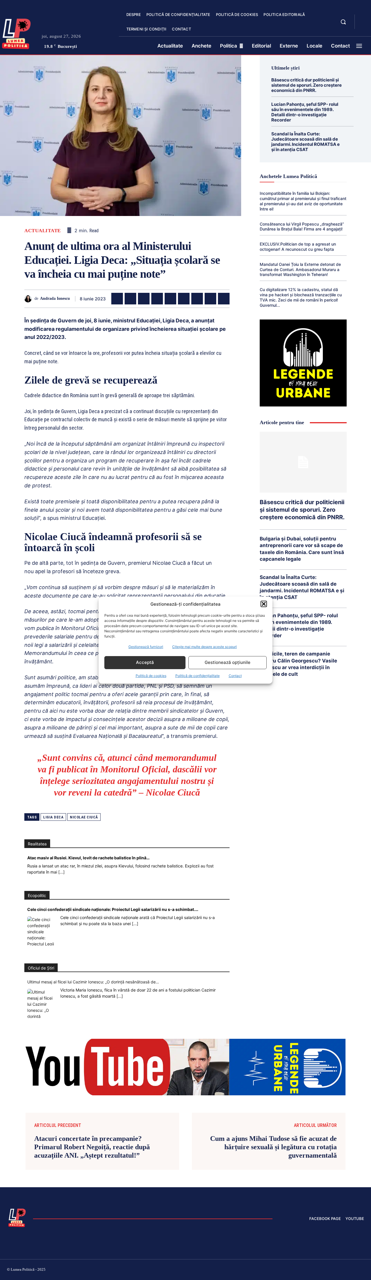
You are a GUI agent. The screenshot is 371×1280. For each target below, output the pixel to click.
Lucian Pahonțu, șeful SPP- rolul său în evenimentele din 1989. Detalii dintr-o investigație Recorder (304, 112)
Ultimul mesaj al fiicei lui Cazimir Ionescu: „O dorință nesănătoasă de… (93, 981)
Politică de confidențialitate (197, 675)
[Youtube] (361, 1270)
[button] (264, 604)
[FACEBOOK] (364, 18)
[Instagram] (292, 1270)
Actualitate (42, 230)
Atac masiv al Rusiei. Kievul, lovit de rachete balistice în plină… (88, 857)
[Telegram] (210, 298)
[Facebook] (117, 298)
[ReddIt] (184, 298)
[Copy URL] (224, 298)
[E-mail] (197, 298)
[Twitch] (320, 1270)
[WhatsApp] (157, 298)
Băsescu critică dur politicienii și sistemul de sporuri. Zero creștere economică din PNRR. (306, 85)
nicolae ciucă (84, 817)
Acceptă (145, 662)
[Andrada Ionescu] (29, 298)
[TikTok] (306, 1270)
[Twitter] (130, 298)
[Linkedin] (170, 298)
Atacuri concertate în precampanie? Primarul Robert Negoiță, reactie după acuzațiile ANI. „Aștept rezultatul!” (92, 1147)
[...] (61, 871)
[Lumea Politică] (17, 1217)
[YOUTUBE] (364, 25)
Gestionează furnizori (145, 646)
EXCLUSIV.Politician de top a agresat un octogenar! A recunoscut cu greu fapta (298, 247)
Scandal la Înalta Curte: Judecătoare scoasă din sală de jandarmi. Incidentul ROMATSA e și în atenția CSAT (305, 141)
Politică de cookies (151, 675)
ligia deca (53, 817)
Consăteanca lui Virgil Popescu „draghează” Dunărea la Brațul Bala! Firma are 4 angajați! (302, 226)
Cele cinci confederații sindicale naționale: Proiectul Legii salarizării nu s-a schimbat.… (112, 909)
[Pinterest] (144, 298)
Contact (235, 675)
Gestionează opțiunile (227, 662)
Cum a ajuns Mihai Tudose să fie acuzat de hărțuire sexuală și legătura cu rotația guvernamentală (273, 1147)
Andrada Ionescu (55, 298)
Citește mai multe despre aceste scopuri (204, 646)
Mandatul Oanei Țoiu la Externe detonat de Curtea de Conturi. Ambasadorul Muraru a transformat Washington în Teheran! (300, 269)
